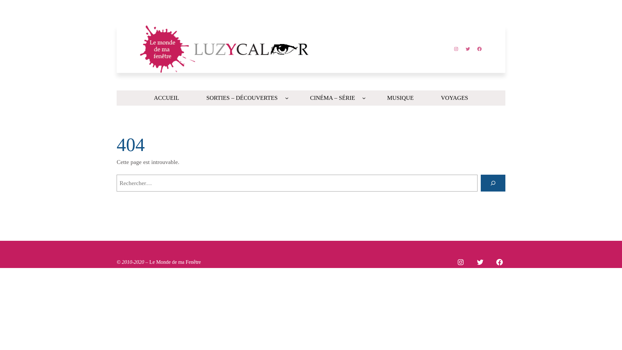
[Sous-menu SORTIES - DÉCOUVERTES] (287, 98)
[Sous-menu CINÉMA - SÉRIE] (364, 98)
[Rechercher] (493, 183)
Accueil (166, 98)
